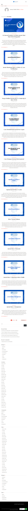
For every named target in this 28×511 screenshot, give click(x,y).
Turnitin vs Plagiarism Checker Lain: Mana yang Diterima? (9, 332)
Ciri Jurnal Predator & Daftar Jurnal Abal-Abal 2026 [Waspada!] (14, 36)
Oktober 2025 (3, 377)
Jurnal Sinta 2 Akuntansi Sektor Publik (14, 277)
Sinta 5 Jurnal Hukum (14, 219)
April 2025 (2, 383)
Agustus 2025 (3, 379)
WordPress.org (4, 499)
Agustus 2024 (3, 396)
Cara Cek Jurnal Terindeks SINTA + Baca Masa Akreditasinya (9, 330)
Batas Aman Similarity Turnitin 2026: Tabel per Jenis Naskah (9, 333)
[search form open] (26, 1)
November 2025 (3, 376)
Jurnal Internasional (14, 157)
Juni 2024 (2, 399)
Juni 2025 (2, 380)
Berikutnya (23, 320)
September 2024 (3, 394)
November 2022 (4, 472)
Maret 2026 (3, 435)
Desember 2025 (3, 374)
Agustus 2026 (3, 363)
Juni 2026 (2, 366)
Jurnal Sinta (16, 247)
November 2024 (3, 391)
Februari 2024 (3, 402)
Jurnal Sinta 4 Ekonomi (14, 249)
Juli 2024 (2, 397)
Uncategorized (3, 424)
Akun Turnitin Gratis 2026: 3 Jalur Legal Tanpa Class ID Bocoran (10, 336)
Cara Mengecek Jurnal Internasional (14, 159)
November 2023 (4, 469)
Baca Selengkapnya (4, 47)
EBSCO (3, 348)
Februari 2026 (3, 371)
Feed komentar (4, 497)
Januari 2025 (3, 388)
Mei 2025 (2, 382)
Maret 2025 (3, 385)
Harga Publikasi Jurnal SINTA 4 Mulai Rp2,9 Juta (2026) (14, 99)
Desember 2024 (4, 455)
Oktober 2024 (3, 393)
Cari (1, 323)
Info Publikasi (4, 349)
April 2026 (2, 368)
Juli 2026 (2, 365)
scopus (3, 486)
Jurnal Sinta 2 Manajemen (14, 307)
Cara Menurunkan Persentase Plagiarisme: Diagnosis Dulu (9, 335)
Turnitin (3, 357)
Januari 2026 (4, 438)
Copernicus (3, 346)
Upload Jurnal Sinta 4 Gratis (14, 189)
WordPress (16, 509)
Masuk (3, 494)
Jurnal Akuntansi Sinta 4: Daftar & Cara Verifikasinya (14, 68)
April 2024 (2, 400)
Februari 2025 (4, 452)
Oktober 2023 (3, 405)
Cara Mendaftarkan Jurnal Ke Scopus (14, 129)
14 (16, 320)
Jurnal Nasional (12, 247)
